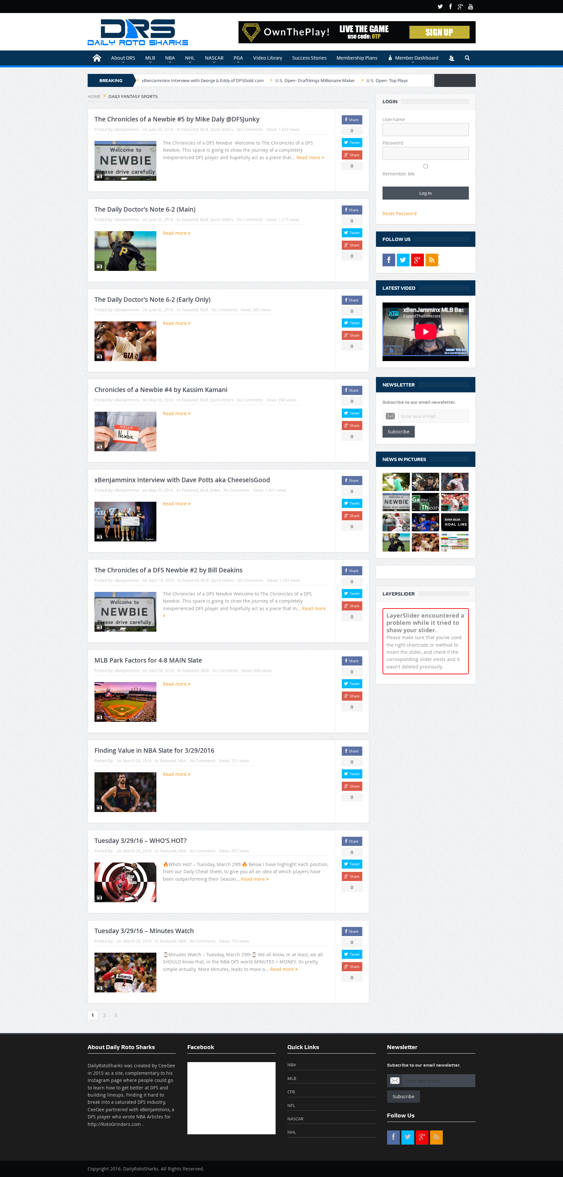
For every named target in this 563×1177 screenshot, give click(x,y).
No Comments (250, 129)
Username (394, 119)
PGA (238, 58)
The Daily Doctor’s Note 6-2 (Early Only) (152, 299)
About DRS (123, 58)
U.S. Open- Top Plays (387, 80)
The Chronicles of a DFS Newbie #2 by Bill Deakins (168, 570)
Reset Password (400, 213)
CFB (291, 1092)
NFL (291, 1105)
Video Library (267, 58)
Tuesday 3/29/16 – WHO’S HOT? (140, 840)
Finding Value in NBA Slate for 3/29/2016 (154, 750)
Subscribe (399, 431)
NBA (170, 58)
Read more (309, 157)
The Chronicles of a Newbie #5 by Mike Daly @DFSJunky (176, 119)
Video (215, 490)
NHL (190, 58)
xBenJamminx (126, 129)
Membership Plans (357, 58)
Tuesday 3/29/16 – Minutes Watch (144, 931)
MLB (150, 58)
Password (393, 143)
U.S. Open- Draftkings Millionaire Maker (315, 80)
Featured (190, 129)
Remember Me (399, 174)
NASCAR (214, 58)
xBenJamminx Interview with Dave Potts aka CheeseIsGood (182, 480)
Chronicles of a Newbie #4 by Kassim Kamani (160, 389)
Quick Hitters (222, 129)
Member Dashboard (417, 58)
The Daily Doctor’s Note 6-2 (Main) (144, 209)
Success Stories (309, 58)
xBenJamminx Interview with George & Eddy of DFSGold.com (203, 80)
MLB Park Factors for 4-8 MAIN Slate (148, 660)
